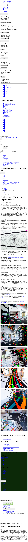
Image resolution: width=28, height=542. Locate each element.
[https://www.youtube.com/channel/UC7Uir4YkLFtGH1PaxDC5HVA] (3, 464)
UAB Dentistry (4, 81)
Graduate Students (4, 32)
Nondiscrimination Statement (6, 500)
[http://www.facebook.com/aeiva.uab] (3, 460)
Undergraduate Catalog (6, 26)
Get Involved (4, 52)
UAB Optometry (4, 82)
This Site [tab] (5, 146)
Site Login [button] (5, 510)
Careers (4, 476)
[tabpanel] (14, 151)
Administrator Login (10, 511)
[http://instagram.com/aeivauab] (3, 463)
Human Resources (5, 62)
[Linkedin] (4, 130)
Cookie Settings (8, 503)
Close (2, 173)
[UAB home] (14, 135)
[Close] (7, 5)
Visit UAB (3, 16)
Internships (5, 159)
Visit (4, 157)
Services (2, 44)
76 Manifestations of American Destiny (11, 447)
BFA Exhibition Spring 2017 (9, 448)
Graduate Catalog (5, 36)
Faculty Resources (5, 63)
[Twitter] (4, 122)
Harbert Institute (4, 72)
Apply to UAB (4, 18)
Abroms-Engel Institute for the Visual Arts (9, 137)
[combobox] (7, 151)
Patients (2, 76)
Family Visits (4, 46)
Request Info (4, 19)
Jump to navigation (7, 1)
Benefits (2, 53)
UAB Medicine (4, 79)
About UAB (3, 481)
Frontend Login (9, 512)
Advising (3, 25)
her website (8, 294)
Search (2, 150)
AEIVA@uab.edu (4, 457)
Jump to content (6, 2)
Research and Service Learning (8, 29)
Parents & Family (4, 41)
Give (4, 472)
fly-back (5, 449)
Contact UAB (6, 505)
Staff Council (4, 65)
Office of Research (5, 71)
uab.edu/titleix (4, 540)
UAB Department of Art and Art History (16, 257)
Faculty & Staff (4, 58)
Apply (4, 470)
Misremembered (6, 445)
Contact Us (3, 458)
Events (2, 55)
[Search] (1, 139)
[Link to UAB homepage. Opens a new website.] (12, 494)
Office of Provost (5, 61)
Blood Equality (6, 444)
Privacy (5, 506)
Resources (3, 45)
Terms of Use (6, 507)
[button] (14, 314)
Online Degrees (4, 38)
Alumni (2, 49)
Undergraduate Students (5, 22)
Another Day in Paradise (8, 450)
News (4, 473)
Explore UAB (3, 136)
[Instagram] (4, 124)
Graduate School (4, 35)
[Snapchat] (4, 128)
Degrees (5, 471)
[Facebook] (4, 120)
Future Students (4, 14)
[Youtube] (4, 126)
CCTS (2, 73)
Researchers (3, 68)
